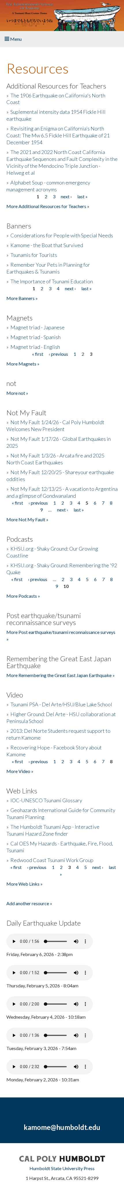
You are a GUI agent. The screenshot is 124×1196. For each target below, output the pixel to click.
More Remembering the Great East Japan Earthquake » (60, 675)
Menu (15, 39)
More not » (17, 393)
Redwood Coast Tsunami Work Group (51, 860)
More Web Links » (24, 884)
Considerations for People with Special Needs (61, 235)
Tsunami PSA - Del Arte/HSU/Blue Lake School (61, 704)
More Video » (19, 771)
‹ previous (58, 354)
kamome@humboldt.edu (62, 1127)
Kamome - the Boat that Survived (46, 245)
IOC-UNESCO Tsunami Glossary (46, 800)
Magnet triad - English (35, 347)
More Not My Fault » (27, 519)
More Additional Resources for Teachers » (47, 206)
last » (82, 196)
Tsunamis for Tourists (33, 255)
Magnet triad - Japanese (37, 327)
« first (37, 354)
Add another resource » (29, 903)
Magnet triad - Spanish (35, 337)
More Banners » (22, 298)
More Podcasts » (23, 596)
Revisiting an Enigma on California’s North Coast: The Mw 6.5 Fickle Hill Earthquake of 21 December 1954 (58, 135)
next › (66, 196)
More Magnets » (23, 363)
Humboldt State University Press (62, 1168)
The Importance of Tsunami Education (51, 281)
